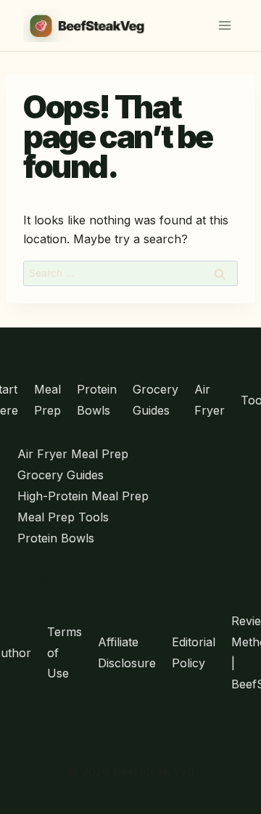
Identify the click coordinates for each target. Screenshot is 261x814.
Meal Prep (47, 400)
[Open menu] (224, 25)
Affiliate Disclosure (127, 652)
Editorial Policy (193, 652)
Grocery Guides (155, 400)
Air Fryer (209, 400)
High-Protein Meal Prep (83, 496)
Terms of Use (64, 652)
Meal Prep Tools (63, 517)
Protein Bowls (97, 400)
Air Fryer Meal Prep (72, 454)
